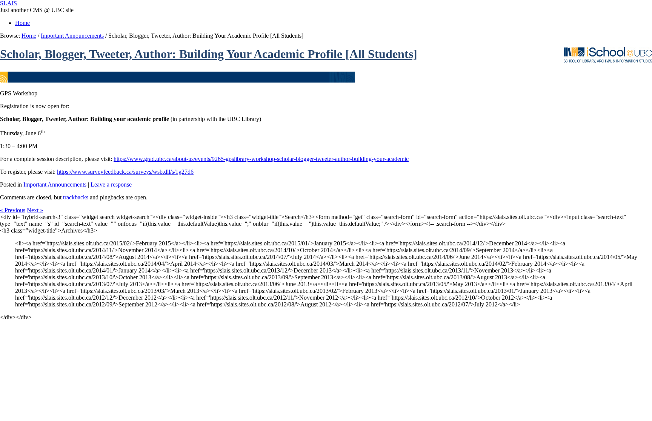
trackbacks (75, 197)
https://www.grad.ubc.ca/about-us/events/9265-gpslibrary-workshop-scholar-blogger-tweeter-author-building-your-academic (261, 159)
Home (22, 23)
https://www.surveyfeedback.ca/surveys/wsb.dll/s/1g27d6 (125, 171)
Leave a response (111, 184)
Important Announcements (72, 35)
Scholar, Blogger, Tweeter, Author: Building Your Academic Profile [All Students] (208, 54)
